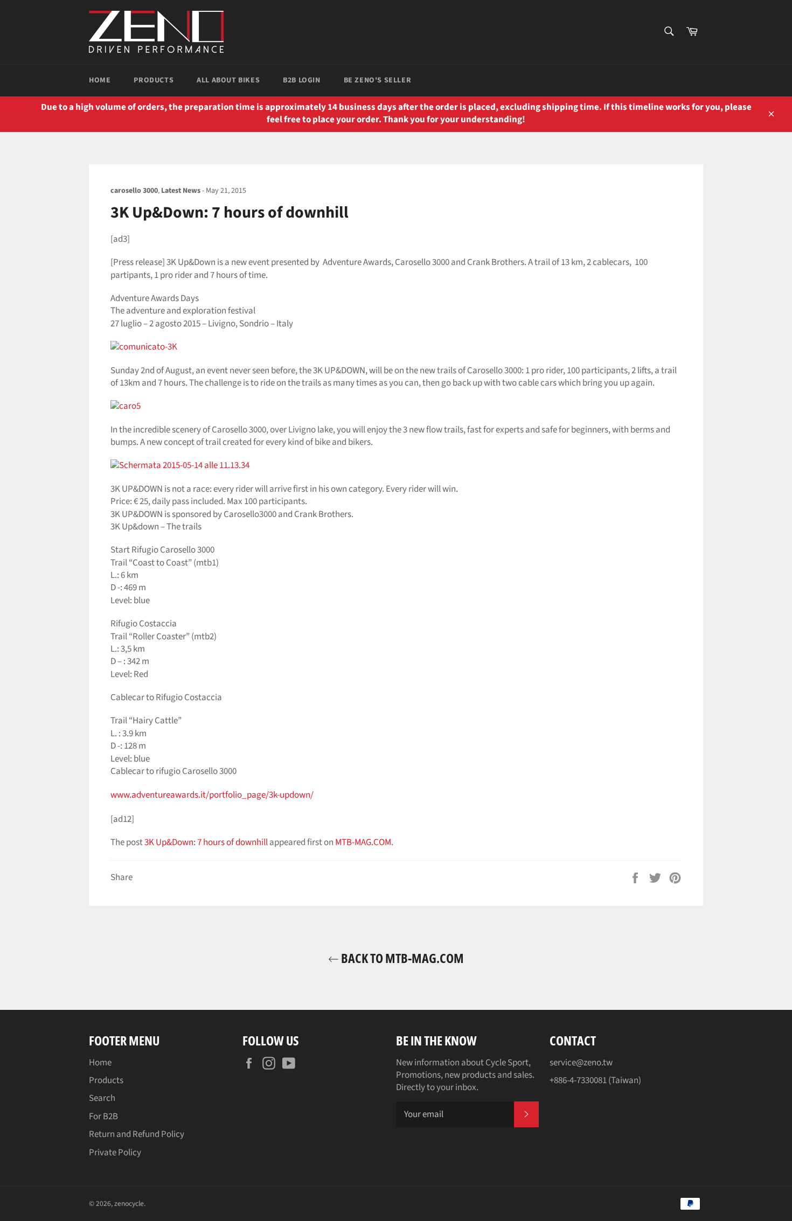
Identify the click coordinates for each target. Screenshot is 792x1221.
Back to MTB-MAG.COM (401, 958)
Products (153, 80)
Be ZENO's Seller (378, 80)
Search (102, 1098)
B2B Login (301, 80)
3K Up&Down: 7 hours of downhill (206, 842)
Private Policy (115, 1152)
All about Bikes (228, 80)
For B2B (103, 1116)
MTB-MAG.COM (363, 842)
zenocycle (129, 1203)
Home (99, 80)
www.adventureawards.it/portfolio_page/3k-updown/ (212, 795)
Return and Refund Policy (136, 1134)
